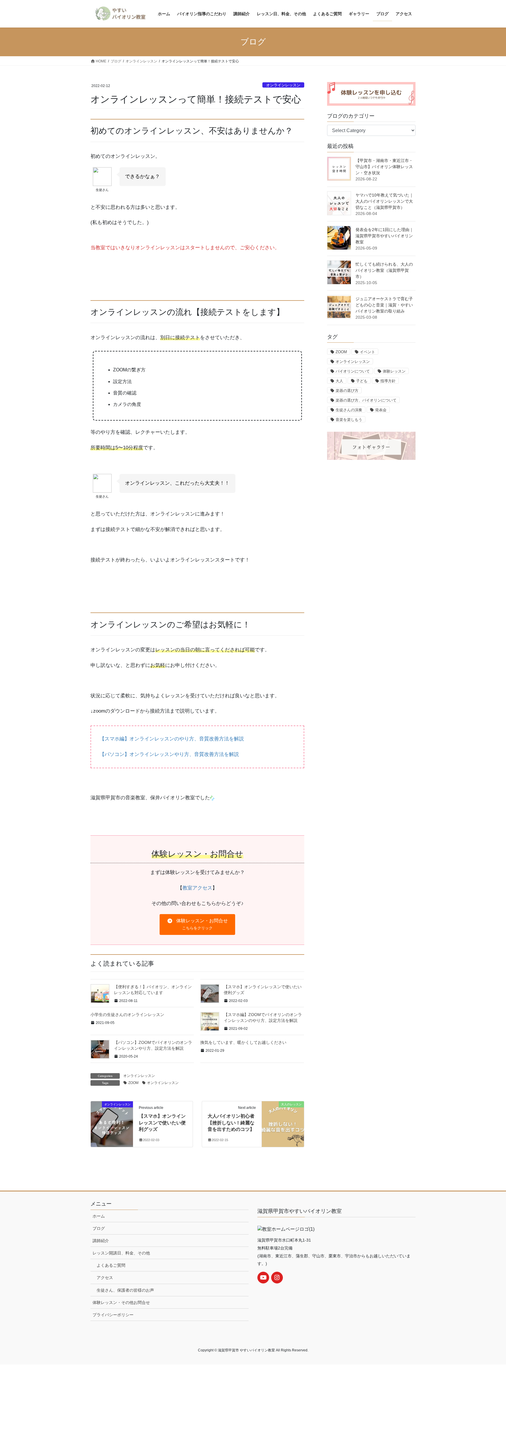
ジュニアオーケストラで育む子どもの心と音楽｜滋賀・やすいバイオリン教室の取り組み (384, 304)
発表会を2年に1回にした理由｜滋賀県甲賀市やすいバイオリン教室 (384, 235)
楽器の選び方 (347, 390)
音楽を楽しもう (349, 419)
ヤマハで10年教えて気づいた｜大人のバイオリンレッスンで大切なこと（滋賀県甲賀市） (384, 201)
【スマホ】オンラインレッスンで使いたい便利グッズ (162, 1123)
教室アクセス (197, 888)
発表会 (381, 410)
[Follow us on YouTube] (263, 1277)
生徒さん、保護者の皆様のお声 (125, 1290)
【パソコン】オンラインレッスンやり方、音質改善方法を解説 (169, 754)
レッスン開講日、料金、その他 (121, 1253)
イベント (367, 352)
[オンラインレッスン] (112, 1115)
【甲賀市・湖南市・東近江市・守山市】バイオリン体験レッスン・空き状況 (384, 166)
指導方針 (388, 381)
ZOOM (133, 1083)
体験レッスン (394, 371)
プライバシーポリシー (113, 1314)
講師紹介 (101, 1240)
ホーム (99, 1216)
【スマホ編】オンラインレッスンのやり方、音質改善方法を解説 (172, 739)
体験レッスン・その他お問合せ (121, 1302)
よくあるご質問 (111, 1265)
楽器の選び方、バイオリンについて (366, 400)
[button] (197, 924)
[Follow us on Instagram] (277, 1277)
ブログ (99, 1228)
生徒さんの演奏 (349, 410)
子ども (361, 381)
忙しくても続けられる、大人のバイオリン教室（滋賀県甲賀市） (384, 270)
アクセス (105, 1277)
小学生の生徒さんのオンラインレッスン (127, 1014)
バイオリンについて (353, 371)
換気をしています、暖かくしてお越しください (243, 1042)
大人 (339, 381)
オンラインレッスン (283, 85)
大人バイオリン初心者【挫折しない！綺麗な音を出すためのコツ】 (231, 1123)
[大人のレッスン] (283, 1115)
